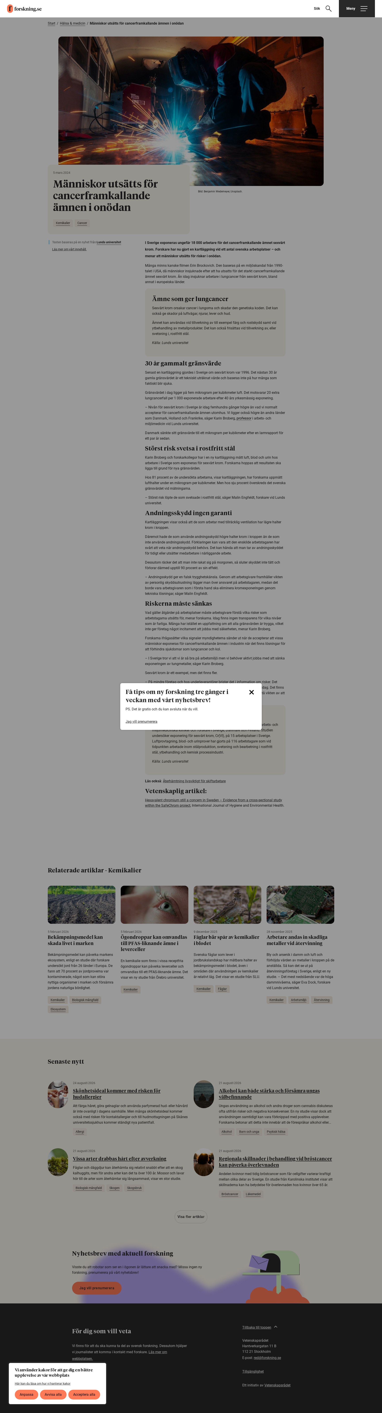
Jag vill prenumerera (141, 721)
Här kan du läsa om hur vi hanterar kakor (43, 1383)
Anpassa (26, 1394)
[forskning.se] (21, 8)
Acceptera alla (84, 1394)
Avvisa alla (53, 1394)
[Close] (251, 692)
